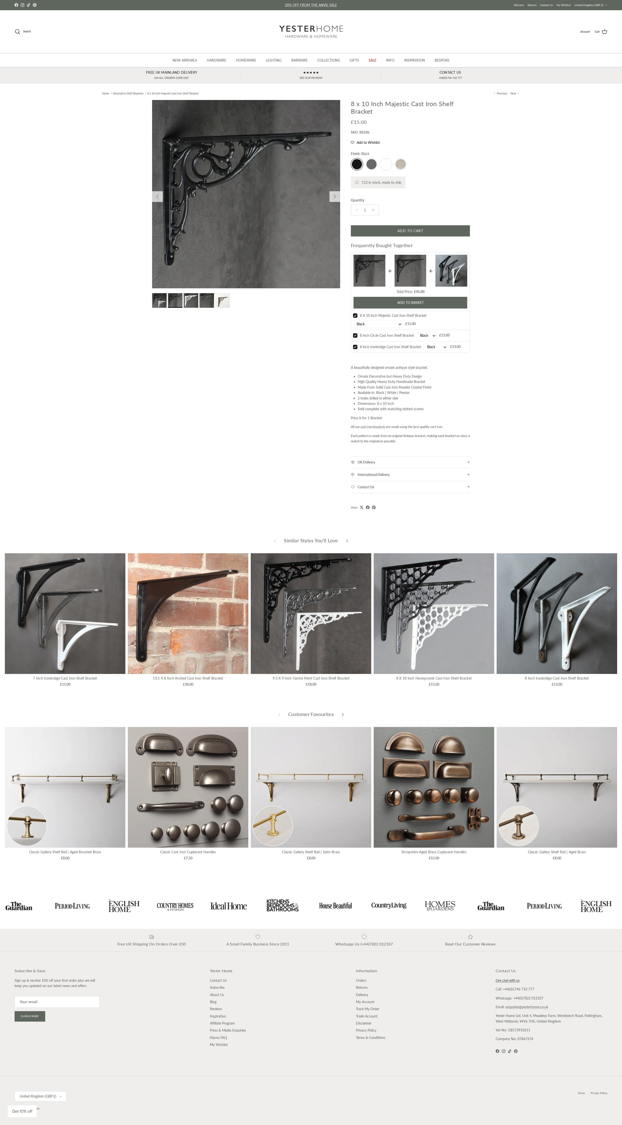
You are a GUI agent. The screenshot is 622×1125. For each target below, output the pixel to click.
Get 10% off (22, 1111)
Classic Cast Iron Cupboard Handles (188, 852)
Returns (532, 5)
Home (105, 93)
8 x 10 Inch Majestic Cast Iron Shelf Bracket (173, 93)
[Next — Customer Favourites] (342, 714)
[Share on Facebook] (368, 507)
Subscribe (30, 1016)
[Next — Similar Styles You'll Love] (347, 540)
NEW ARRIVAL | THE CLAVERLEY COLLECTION (311, 6)
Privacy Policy (366, 1030)
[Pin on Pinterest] (374, 507)
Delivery (519, 5)
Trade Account (367, 1016)
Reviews (216, 1009)
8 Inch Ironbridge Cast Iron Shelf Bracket (390, 347)
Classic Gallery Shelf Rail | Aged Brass (557, 852)
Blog (213, 1002)
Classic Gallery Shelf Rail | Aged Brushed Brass (65, 852)
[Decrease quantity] (355, 210)
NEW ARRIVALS (185, 60)
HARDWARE (216, 60)
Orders (361, 980)
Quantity (357, 200)
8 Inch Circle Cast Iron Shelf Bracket (387, 335)
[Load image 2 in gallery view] (246, 194)
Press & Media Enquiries (228, 1030)
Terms (581, 1093)
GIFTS (354, 60)
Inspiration (218, 1016)
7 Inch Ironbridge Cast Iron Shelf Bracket (65, 678)
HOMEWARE (246, 60)
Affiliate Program (222, 1023)
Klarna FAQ (218, 1037)
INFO (390, 60)
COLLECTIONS (328, 60)
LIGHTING (274, 60)
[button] (365, 142)
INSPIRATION (414, 60)
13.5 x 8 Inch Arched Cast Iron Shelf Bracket (188, 678)
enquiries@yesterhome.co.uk (527, 1007)
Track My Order (367, 1009)
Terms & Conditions (370, 1037)
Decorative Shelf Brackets (128, 93)
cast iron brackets (373, 427)
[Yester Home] (311, 31)
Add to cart (410, 231)
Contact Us (546, 5)
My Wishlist (563, 5)
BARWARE (299, 60)
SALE (372, 60)
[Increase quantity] (374, 210)
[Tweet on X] (361, 507)
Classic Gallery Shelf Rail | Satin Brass (311, 852)
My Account (365, 1002)
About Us (217, 995)
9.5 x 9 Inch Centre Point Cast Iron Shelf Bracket (311, 678)
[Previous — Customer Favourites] (279, 714)
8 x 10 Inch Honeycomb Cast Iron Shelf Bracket (434, 678)
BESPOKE (442, 60)
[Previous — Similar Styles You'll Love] (274, 540)
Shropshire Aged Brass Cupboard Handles (433, 852)
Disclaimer (363, 1023)
